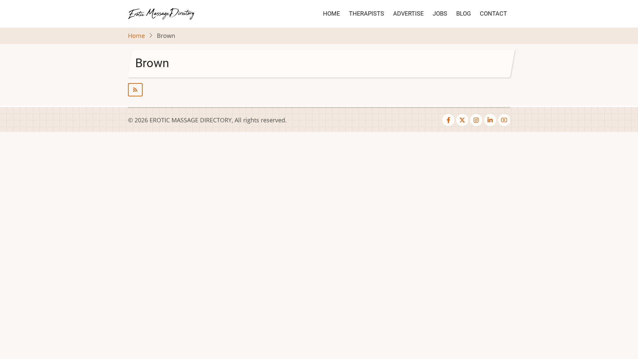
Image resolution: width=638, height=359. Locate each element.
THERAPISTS (366, 13)
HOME (331, 13)
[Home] (161, 13)
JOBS (440, 13)
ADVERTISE (408, 13)
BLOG (463, 13)
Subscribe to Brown (319, 89)
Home (136, 36)
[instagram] (476, 120)
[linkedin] (490, 120)
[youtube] (504, 120)
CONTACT (493, 13)
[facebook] (448, 120)
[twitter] (462, 120)
